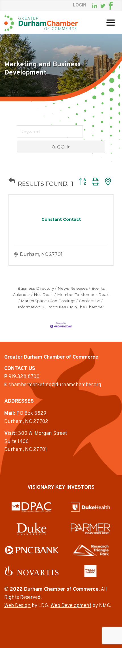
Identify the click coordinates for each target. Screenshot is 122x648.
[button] (12, 181)
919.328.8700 (24, 377)
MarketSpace (34, 300)
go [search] (61, 147)
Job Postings (63, 300)
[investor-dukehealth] (90, 507)
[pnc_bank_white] (31, 550)
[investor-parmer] (90, 528)
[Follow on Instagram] (116, 5)
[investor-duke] (31, 528)
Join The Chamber (86, 307)
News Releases (73, 288)
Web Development (71, 606)
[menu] (111, 23)
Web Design (17, 606)
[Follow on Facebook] (110, 5)
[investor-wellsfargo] (90, 571)
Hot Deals (43, 294)
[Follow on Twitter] (103, 6)
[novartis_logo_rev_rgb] (31, 571)
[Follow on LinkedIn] (95, 6)
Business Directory (35, 288)
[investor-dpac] (31, 507)
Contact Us (89, 300)
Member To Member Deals (83, 294)
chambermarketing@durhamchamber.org (55, 385)
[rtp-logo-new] (90, 550)
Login (79, 5)
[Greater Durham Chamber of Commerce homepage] (41, 23)
